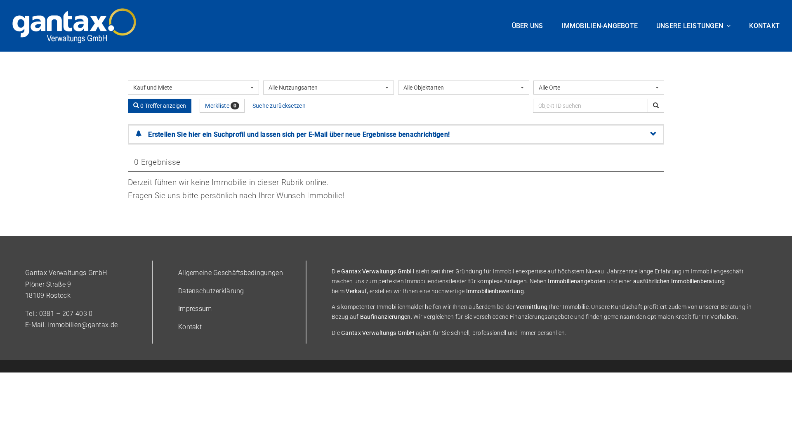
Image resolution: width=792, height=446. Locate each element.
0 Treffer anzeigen (162, 105)
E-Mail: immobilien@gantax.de (71, 325)
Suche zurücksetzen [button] (279, 105)
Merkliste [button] (220, 105)
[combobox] (193, 88)
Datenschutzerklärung (211, 291)
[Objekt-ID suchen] (656, 106)
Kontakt (190, 327)
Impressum (195, 309)
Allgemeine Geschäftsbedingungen (230, 273)
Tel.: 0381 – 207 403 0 (58, 314)
